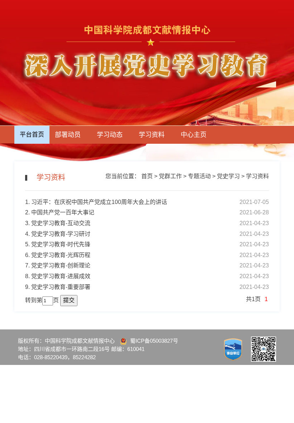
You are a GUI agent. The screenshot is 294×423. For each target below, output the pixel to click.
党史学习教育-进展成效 (60, 276)
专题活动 (199, 176)
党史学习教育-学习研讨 (60, 234)
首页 (147, 176)
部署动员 (68, 134)
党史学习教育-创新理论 (60, 265)
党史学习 (228, 176)
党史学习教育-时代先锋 (60, 244)
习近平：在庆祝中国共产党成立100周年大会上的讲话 (99, 202)
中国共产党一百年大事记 (62, 212)
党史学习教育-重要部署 (60, 287)
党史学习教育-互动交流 (60, 223)
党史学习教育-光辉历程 (60, 255)
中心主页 (194, 134)
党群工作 (170, 176)
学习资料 (152, 134)
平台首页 (32, 134)
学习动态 (110, 134)
